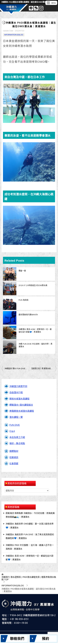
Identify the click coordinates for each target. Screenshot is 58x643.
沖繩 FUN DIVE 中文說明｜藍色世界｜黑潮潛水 (35, 345)
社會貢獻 (13, 463)
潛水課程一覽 (16, 417)
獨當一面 (22, 271)
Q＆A (12, 431)
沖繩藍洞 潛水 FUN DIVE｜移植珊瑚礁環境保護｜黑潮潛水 (16, 369)
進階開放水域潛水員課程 (21, 411)
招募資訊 (13, 457)
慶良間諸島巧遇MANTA (28, 315)
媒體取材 (13, 451)
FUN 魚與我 (24, 300)
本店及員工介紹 (17, 437)
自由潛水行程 (16, 392)
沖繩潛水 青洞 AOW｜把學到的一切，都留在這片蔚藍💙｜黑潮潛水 (35, 330)
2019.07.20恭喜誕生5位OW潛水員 (33, 285)
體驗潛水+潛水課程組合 (21, 405)
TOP (28, 578)
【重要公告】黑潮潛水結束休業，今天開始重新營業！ (43, 369)
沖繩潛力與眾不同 (18, 386)
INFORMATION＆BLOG (13, 35)
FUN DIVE (14, 425)
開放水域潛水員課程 (19, 398)
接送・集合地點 (17, 443)
